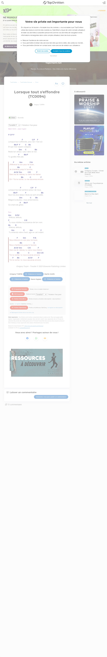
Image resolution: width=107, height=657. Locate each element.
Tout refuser (53, 56)
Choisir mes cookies (42, 51)
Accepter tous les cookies (61, 51)
